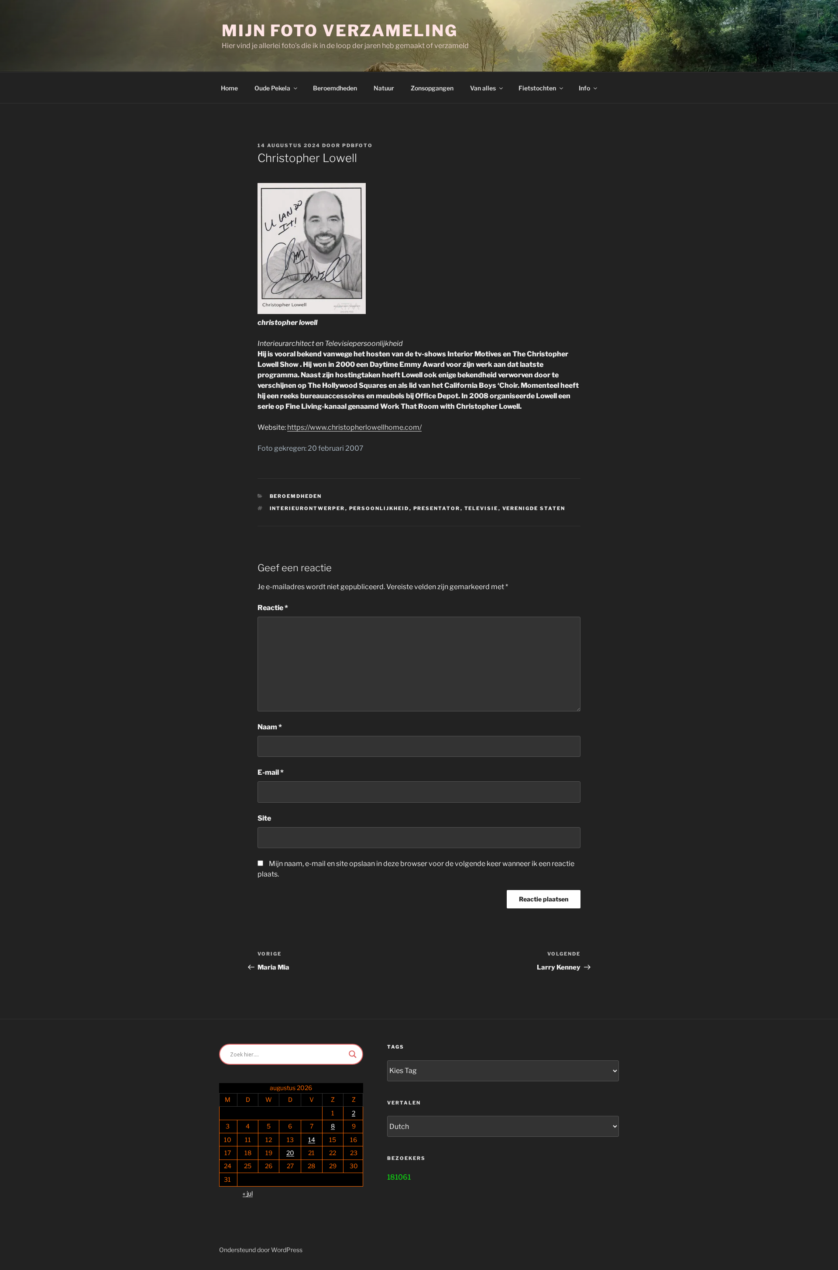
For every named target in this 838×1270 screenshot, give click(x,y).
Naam (270, 727)
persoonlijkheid (379, 508)
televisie (481, 508)
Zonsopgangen (432, 88)
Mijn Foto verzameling (339, 30)
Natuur (384, 88)
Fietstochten (537, 88)
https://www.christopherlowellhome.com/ (354, 427)
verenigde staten (534, 508)
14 (311, 1139)
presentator (436, 508)
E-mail (271, 772)
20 (290, 1152)
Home (229, 88)
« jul (248, 1193)
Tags (395, 1047)
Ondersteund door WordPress (260, 1249)
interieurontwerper (307, 508)
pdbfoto (357, 145)
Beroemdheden (335, 88)
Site (264, 818)
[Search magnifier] (353, 1054)
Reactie (273, 608)
